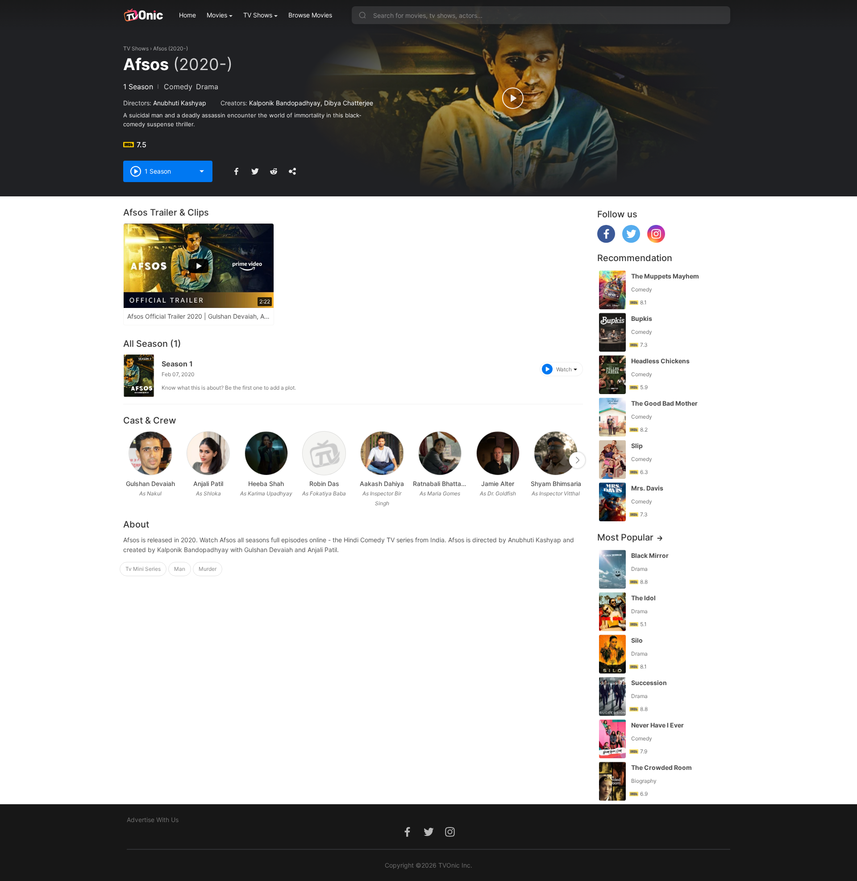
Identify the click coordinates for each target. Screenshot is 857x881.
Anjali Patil (208, 483)
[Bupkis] (612, 332)
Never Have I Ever (657, 725)
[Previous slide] (129, 460)
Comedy (178, 86)
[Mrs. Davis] (612, 501)
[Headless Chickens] (612, 374)
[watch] (513, 98)
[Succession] (612, 696)
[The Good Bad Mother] (612, 417)
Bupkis (641, 318)
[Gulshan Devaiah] (150, 453)
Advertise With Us (153, 819)
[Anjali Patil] (208, 453)
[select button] (201, 171)
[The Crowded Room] (612, 781)
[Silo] (612, 654)
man (179, 568)
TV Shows (257, 15)
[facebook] (606, 240)
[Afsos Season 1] (138, 375)
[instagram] (656, 240)
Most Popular (625, 537)
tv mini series (143, 568)
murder (207, 568)
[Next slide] (577, 460)
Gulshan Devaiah (150, 483)
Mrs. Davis (647, 488)
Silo (637, 640)
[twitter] (631, 240)
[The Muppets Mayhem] (612, 289)
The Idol (643, 598)
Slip (637, 445)
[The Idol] (612, 611)
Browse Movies (310, 15)
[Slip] (612, 459)
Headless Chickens (660, 361)
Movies (217, 15)
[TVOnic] (143, 15)
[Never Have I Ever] (612, 738)
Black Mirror (650, 555)
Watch (564, 369)
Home (187, 15)
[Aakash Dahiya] (382, 453)
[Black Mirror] (612, 569)
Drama (207, 86)
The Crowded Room (661, 767)
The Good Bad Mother (664, 403)
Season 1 (177, 363)
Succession (649, 682)
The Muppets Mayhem (665, 276)
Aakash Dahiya (382, 483)
